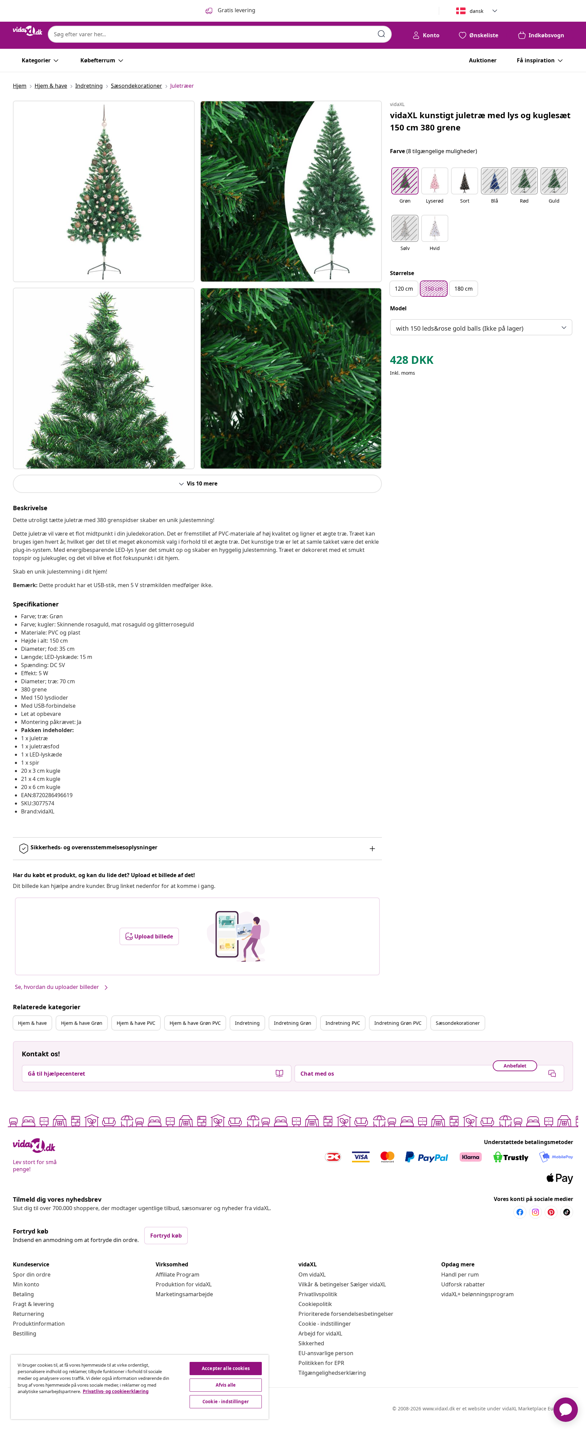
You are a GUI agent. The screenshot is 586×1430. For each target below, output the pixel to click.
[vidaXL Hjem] (27, 31)
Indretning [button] (247, 1023)
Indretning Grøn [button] (292, 1023)
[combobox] (220, 34)
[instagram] (535, 1212)
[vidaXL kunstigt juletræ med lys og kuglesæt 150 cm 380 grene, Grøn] (104, 191)
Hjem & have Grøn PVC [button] (195, 1023)
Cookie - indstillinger (324, 1323)
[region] (140, 1387)
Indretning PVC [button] (343, 1023)
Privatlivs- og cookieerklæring (116, 1391)
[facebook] (519, 1212)
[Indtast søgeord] (381, 33)
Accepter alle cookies (226, 1368)
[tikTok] (566, 1212)
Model (398, 308)
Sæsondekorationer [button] (458, 1023)
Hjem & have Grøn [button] (81, 1023)
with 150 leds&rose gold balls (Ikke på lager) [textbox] (459, 328)
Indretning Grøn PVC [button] (398, 1023)
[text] (411, 361)
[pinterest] (551, 1212)
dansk (476, 11)
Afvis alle (226, 1385)
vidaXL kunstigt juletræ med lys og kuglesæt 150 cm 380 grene (480, 121)
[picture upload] (238, 936)
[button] (404, 189)
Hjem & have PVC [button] (136, 1023)
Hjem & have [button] (32, 1023)
